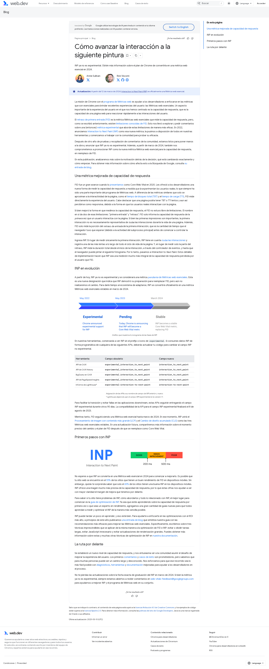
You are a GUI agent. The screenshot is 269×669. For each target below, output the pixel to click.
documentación (135, 565)
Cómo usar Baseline (109, 3)
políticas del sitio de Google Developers (156, 611)
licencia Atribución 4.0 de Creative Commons (155, 607)
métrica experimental (108, 127)
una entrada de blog (132, 520)
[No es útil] (192, 38)
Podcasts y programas (160, 650)
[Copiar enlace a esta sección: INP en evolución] (102, 268)
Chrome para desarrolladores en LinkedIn (227, 646)
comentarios (130, 557)
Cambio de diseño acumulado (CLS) (158, 420)
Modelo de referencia (84, 3)
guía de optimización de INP (105, 502)
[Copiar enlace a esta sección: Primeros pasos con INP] (112, 437)
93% (108, 480)
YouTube (213, 641)
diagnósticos (103, 565)
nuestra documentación (165, 535)
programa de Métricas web (117, 101)
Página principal (81, 38)
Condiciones (8, 663)
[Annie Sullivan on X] (88, 80)
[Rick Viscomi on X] (118, 80)
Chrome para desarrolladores (164, 637)
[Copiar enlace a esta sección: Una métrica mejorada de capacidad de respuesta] (152, 176)
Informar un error (99, 637)
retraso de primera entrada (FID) (93, 119)
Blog (126, 3)
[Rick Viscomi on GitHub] (122, 80)
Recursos (43, 3)
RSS (211, 650)
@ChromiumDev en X (218, 637)
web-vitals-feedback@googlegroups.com (172, 579)
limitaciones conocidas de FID (131, 123)
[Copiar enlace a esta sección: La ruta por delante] (105, 544)
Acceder (261, 3)
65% (126, 484)
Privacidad (21, 663)
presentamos (116, 184)
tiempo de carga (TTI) (173, 196)
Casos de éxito (141, 3)
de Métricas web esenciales (167, 277)
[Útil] (188, 38)
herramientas (118, 565)
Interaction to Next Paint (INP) (134, 91)
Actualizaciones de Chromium (164, 641)
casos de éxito (146, 557)
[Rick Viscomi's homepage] (127, 80)
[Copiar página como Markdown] (136, 55)
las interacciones (173, 240)
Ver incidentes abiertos (102, 641)
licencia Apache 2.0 (92, 611)
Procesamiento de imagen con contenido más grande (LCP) (105, 420)
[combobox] (210, 3)
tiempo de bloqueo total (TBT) (142, 196)
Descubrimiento (61, 3)
